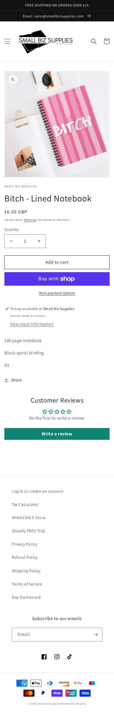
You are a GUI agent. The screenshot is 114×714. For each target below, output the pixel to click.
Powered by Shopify (73, 703)
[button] (7, 41)
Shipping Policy (26, 570)
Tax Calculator (25, 504)
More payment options (57, 293)
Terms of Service (27, 584)
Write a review (57, 434)
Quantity (11, 229)
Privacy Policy (24, 544)
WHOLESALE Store (29, 517)
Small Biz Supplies (49, 703)
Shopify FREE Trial (28, 530)
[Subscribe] (95, 634)
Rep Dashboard (26, 597)
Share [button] (16, 380)
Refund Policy (25, 557)
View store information (31, 324)
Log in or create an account (37, 491)
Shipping (30, 220)
